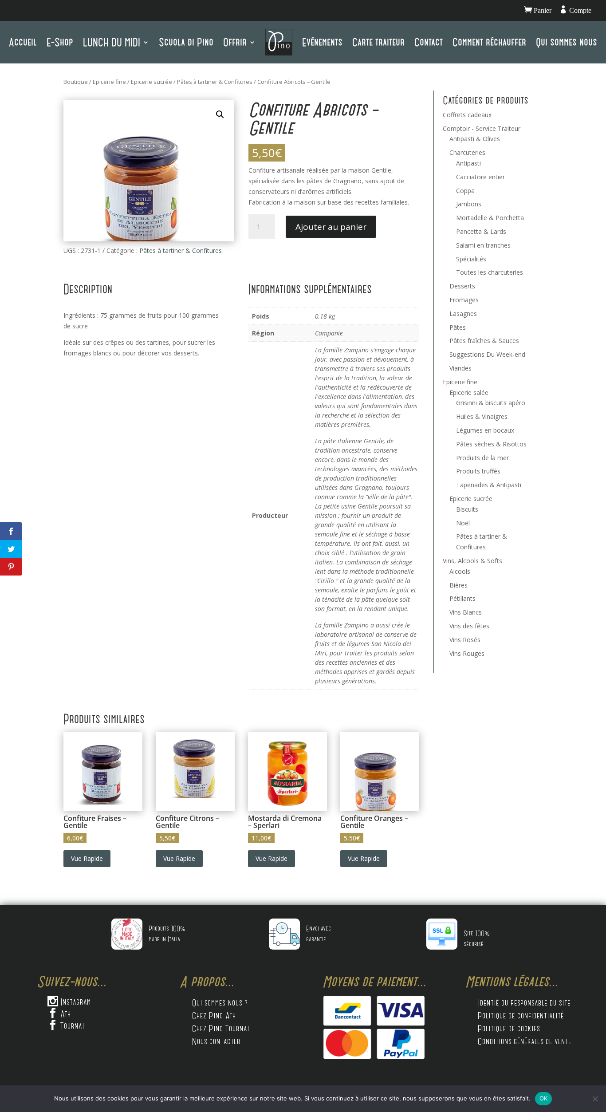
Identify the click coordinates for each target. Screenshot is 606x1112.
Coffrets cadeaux (467, 114)
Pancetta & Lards (481, 231)
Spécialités (471, 259)
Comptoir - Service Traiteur (481, 128)
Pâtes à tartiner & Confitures (214, 82)
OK (543, 1098)
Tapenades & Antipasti (488, 485)
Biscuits (467, 509)
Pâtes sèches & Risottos (491, 444)
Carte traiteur (378, 42)
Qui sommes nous (566, 42)
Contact (428, 42)
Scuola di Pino (186, 42)
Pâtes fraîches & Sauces (484, 340)
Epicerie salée (468, 392)
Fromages (464, 300)
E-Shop (60, 42)
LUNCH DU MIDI (111, 42)
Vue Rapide (87, 858)
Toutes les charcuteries (489, 272)
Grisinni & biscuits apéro (490, 402)
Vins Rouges (466, 653)
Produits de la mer (482, 457)
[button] (220, 114)
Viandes (460, 368)
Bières (458, 585)
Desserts (462, 286)
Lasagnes (463, 313)
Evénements (322, 42)
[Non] (594, 1098)
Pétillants (462, 598)
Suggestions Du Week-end (487, 354)
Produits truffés (478, 471)
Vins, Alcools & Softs (472, 560)
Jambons (468, 204)
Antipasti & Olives (474, 138)
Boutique (75, 82)
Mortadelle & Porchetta (490, 217)
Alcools (459, 571)
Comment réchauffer (489, 42)
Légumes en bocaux (485, 430)
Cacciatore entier (480, 177)
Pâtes (457, 327)
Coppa (465, 190)
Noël (463, 523)
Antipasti (468, 163)
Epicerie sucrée (151, 82)
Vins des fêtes (469, 626)
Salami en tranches (483, 245)
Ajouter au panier (330, 227)
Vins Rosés (464, 639)
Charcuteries (467, 152)
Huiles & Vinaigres (482, 416)
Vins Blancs (465, 612)
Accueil (23, 42)
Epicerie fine (109, 82)
